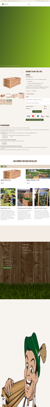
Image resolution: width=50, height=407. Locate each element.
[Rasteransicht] (2, 166)
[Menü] (5, 397)
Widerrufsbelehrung (6, 256)
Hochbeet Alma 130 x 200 (6, 180)
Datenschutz (5, 254)
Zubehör (27, 96)
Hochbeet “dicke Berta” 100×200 (33, 180)
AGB (3, 253)
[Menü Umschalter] (28, 4)
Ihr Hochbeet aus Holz (6, 65)
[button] (22, 72)
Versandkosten (30, 76)
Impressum (4, 255)
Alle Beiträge (5, 248)
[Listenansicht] (5, 166)
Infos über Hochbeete (6, 247)
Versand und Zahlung (6, 250)
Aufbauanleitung (5, 249)
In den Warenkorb (37, 111)
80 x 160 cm (4, 142)
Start (1, 65)
